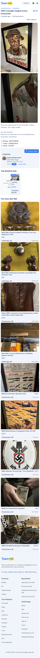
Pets (3, 611)
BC (2, 586)
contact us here (13, 572)
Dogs (3, 607)
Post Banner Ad (26, 633)
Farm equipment (7, 642)
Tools (3, 630)
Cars (3, 638)
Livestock (5, 615)
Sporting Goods (7, 634)
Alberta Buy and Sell (28, 582)
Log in (23, 625)
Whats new (25, 613)
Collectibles (16, 8)
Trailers (4, 626)
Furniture (4, 623)
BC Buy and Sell (27, 586)
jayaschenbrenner (14, 158)
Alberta (4, 582)
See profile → (23, 164)
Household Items (6, 8)
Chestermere (13, 143)
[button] (5, 16)
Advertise (25, 629)
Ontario (4, 594)
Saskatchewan (6, 590)
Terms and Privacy (30, 572)
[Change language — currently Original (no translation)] (33, 3)
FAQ (23, 609)
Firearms (4, 619)
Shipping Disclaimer (28, 637)
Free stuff (5, 603)
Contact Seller (33, 151)
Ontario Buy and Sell (28, 596)
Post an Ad (25, 617)
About (23, 605)
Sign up (24, 621)
